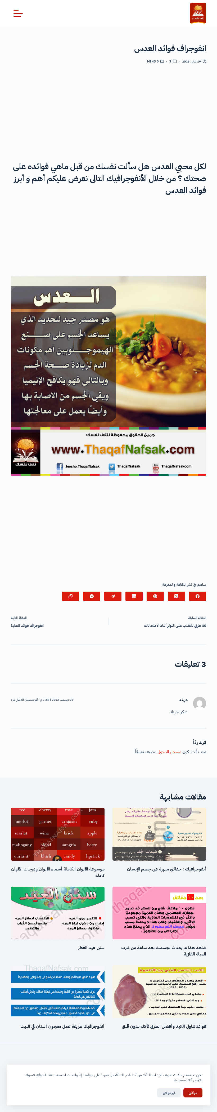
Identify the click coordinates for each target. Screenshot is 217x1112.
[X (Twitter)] (176, 596)
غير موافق (168, 1092)
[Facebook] (197, 596)
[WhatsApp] (91, 596)
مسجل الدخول (169, 752)
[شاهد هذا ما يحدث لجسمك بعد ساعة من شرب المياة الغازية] (159, 913)
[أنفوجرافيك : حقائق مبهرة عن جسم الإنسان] (159, 834)
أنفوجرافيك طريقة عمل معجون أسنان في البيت (62, 1026)
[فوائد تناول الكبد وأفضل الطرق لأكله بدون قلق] (159, 991)
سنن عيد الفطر (91, 948)
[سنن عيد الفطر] (58, 913)
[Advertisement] (108, 111)
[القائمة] (18, 13)
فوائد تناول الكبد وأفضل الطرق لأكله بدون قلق (164, 1026)
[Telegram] (112, 596)
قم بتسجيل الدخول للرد (24, 700)
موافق (193, 1092)
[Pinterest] (155, 596)
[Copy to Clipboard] (70, 596)
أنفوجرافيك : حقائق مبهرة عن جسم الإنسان (166, 869)
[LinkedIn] (134, 596)
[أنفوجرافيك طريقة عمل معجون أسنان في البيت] (58, 991)
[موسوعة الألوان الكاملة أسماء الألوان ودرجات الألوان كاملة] (58, 834)
